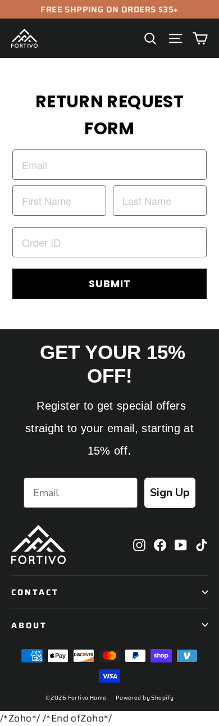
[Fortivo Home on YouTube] (181, 544)
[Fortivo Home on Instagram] (139, 544)
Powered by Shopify (145, 697)
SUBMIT (110, 283)
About (29, 625)
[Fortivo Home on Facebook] (160, 544)
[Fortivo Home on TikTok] (201, 544)
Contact (35, 592)
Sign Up (170, 492)
